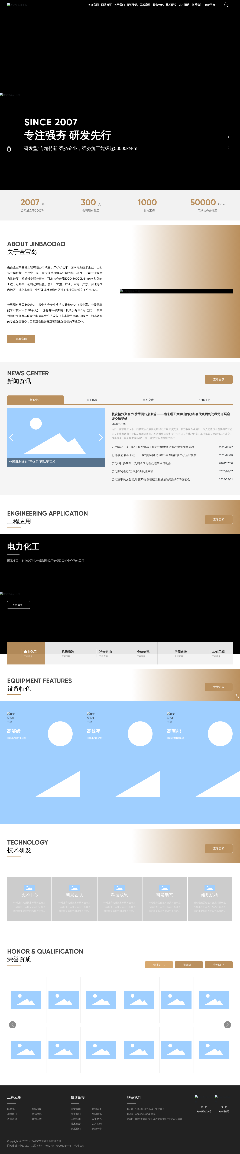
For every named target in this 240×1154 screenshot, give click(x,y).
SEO (39, 1145)
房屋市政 (12, 1118)
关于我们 (76, 1113)
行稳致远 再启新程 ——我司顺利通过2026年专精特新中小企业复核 (154, 455)
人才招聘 (97, 1123)
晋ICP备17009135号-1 (58, 1145)
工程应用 (19, 521)
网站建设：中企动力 (18, 1145)
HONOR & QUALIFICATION (45, 951)
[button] (228, 137)
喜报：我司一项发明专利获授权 (101, 461)
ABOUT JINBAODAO (36, 244)
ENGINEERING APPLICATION (47, 513)
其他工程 (37, 1118)
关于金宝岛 (22, 251)
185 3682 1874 (144, 1108)
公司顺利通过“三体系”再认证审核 (132, 471)
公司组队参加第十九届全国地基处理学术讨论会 (141, 463)
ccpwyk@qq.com (145, 1113)
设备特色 (19, 688)
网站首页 (97, 1108)
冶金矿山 (12, 1113)
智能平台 (97, 1128)
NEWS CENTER (28, 373)
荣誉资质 (19, 959)
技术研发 (19, 850)
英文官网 (76, 1108)
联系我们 (76, 1128)
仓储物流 (37, 1113)
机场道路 (37, 1108)
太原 (33, 1145)
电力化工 (12, 1108)
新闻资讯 (19, 381)
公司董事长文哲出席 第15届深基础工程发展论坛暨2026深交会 (151, 479)
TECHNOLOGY (27, 842)
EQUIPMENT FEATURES (39, 681)
